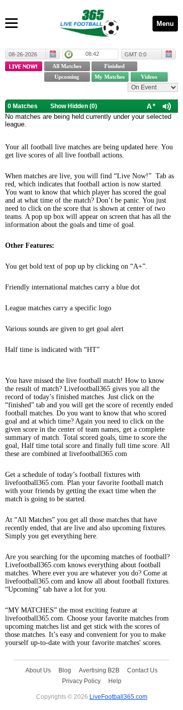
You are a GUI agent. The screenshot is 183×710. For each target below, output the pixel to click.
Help (114, 680)
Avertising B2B (99, 670)
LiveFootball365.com (118, 696)
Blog (64, 670)
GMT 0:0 (135, 54)
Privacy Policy (81, 680)
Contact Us (142, 670)
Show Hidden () (73, 106)
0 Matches (23, 106)
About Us (38, 670)
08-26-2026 (23, 54)
